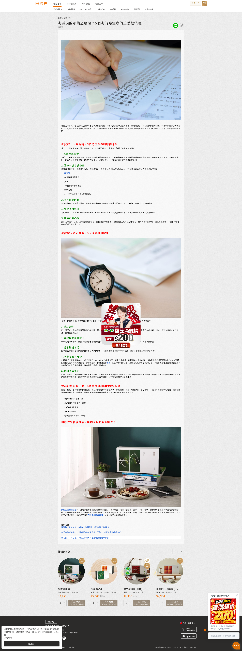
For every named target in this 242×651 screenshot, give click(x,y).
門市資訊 (86, 3)
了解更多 (8, 637)
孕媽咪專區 (125, 9)
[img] (138, 305)
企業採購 (137, 9)
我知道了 (32, 643)
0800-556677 (62, 626)
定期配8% (101, 9)
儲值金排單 (149, 9)
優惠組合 (113, 9)
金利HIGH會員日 (86, 9)
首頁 (60, 18)
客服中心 (51, 621)
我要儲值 (71, 9)
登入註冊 (195, 3)
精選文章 (99, 3)
